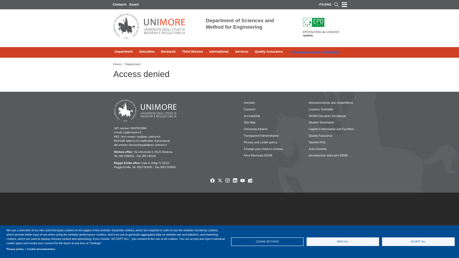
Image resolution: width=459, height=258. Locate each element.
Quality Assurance (269, 51)
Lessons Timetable (321, 109)
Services (241, 51)
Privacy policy (15, 249)
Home (117, 64)
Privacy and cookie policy (260, 142)
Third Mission (192, 51)
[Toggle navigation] (344, 4)
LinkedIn (235, 180)
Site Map (249, 122)
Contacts (119, 4)
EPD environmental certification (315, 52)
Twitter (220, 180)
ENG (328, 4)
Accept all (418, 241)
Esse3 (134, 4)
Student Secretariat (321, 122)
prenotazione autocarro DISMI (328, 155)
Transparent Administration (261, 135)
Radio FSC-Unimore (250, 180)
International (219, 51)
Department (124, 51)
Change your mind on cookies (263, 148)
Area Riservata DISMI (258, 155)
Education (147, 51)
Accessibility (252, 116)
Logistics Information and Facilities (331, 129)
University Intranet (256, 129)
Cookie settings (267, 241)
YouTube (242, 180)
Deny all (343, 241)
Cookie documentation (41, 249)
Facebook (212, 180)
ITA (321, 4)
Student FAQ (317, 142)
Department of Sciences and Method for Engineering (240, 24)
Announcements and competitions (331, 102)
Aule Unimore (318, 148)
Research (168, 51)
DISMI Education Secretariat (327, 116)
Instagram (227, 180)
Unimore (249, 102)
